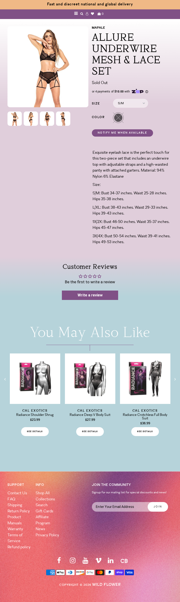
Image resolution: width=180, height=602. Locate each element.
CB (124, 561)
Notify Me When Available (122, 133)
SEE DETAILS (35, 432)
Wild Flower (106, 585)
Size (96, 103)
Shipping (15, 505)
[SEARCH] (81, 13)
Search (42, 505)
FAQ (11, 499)
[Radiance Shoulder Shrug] (35, 402)
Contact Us (17, 493)
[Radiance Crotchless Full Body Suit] (145, 402)
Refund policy (19, 547)
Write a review (90, 295)
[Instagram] (72, 562)
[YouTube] (85, 562)
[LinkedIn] (110, 562)
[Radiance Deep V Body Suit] (90, 402)
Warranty (15, 529)
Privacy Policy (47, 535)
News (40, 529)
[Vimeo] (98, 562)
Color (98, 117)
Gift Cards (44, 511)
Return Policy (19, 511)
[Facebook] (59, 562)
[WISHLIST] (92, 13)
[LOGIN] (87, 13)
